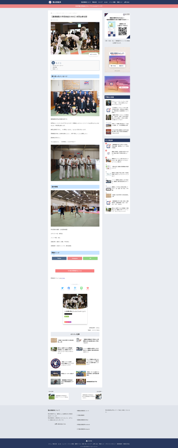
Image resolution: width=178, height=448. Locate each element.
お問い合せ (126, 2)
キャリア (100, 2)
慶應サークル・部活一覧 (80, 443)
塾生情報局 (56, 2)
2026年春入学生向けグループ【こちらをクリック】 (89, 6)
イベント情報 (112, 2)
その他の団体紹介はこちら (75, 270)
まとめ (105, 2)
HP (90, 258)
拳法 (98, 330)
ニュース (64, 443)
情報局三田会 (126, 443)
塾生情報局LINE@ (83, 419)
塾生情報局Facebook (84, 424)
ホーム (50, 443)
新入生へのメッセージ (58, 65)
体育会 (97, 328)
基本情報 (55, 67)
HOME (90, 441)
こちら (63, 278)
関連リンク (119, 2)
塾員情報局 (119, 443)
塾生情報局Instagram (84, 429)
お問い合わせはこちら (60, 424)
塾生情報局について (86, 2)
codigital (50, 429)
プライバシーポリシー (110, 443)
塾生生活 (94, 2)
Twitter (59, 258)
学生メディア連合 (116, 410)
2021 (94, 330)
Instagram (75, 258)
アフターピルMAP (52, 434)
